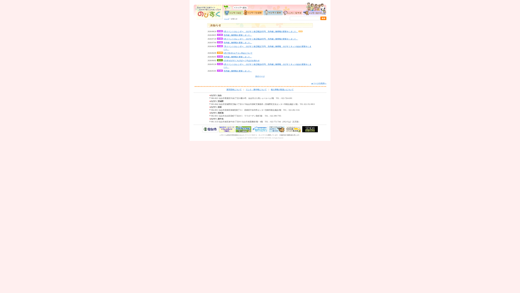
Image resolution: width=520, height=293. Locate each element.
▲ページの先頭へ (318, 83)
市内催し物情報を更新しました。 (238, 35)
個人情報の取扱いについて (282, 89)
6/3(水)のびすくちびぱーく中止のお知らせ (242, 60)
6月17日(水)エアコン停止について (238, 53)
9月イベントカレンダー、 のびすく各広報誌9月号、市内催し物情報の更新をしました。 (261, 31)
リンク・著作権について (256, 89)
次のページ (260, 76)
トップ (226, 19)
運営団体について (234, 89)
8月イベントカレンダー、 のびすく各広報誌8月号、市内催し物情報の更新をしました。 (261, 39)
